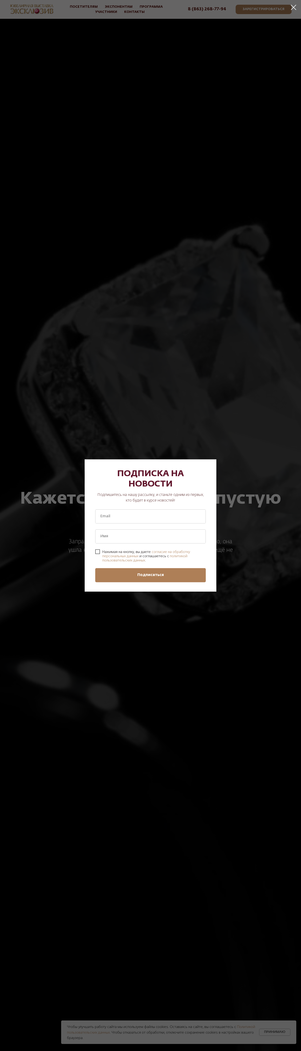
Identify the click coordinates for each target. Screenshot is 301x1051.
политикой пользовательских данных (144, 558)
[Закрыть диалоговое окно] (294, 7)
